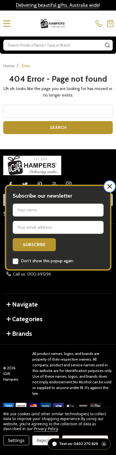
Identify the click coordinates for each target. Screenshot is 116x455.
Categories (27, 319)
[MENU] (6, 23)
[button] (110, 186)
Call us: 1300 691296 (32, 274)
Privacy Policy (45, 428)
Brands (22, 333)
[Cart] (110, 23)
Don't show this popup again (47, 260)
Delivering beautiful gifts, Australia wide (57, 5)
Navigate (25, 304)
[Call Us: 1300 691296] (100, 23)
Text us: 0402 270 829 (82, 443)
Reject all (46, 440)
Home (9, 65)
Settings (16, 440)
